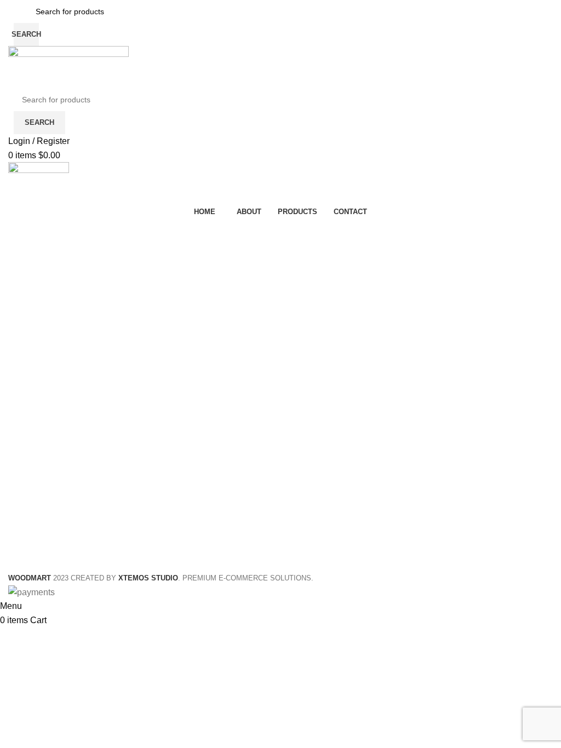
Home (17, 255)
